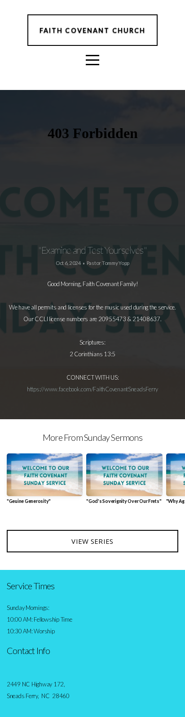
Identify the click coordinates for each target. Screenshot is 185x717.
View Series (92, 541)
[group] (45, 482)
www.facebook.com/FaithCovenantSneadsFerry (101, 389)
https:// (35, 389)
